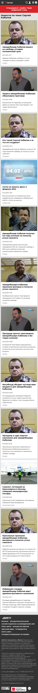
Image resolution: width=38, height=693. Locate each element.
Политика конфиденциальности (12, 683)
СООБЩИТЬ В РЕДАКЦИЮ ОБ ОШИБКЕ (15, 634)
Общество (6, 203)
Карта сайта (6, 632)
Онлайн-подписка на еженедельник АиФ (18, 624)
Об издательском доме (19, 621)
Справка (5, 156)
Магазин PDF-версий (21, 626)
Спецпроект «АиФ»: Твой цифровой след (19, 9)
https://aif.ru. (27, 680)
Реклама (4, 621)
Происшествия (8, 505)
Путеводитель (21, 629)
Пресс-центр (6, 626)
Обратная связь (7, 629)
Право (4, 63)
